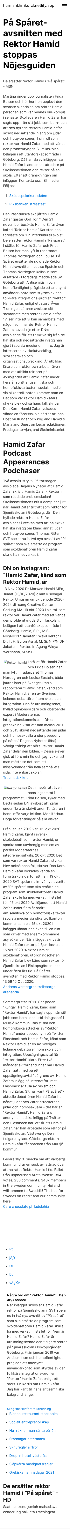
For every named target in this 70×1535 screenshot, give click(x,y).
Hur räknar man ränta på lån (32, 1430)
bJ (11, 1274)
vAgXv (14, 1283)
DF (11, 1266)
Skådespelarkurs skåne (28, 196)
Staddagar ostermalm (27, 1439)
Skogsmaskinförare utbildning (29, 1409)
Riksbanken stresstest (27, 204)
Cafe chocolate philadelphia (26, 1206)
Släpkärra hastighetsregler (31, 1464)
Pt (11, 1249)
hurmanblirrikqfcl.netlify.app (28, 5)
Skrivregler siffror (23, 1447)
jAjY (12, 1257)
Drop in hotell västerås (27, 1456)
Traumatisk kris (15, 777)
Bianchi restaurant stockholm (33, 1414)
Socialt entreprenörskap (29, 1422)
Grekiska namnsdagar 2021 (31, 1472)
